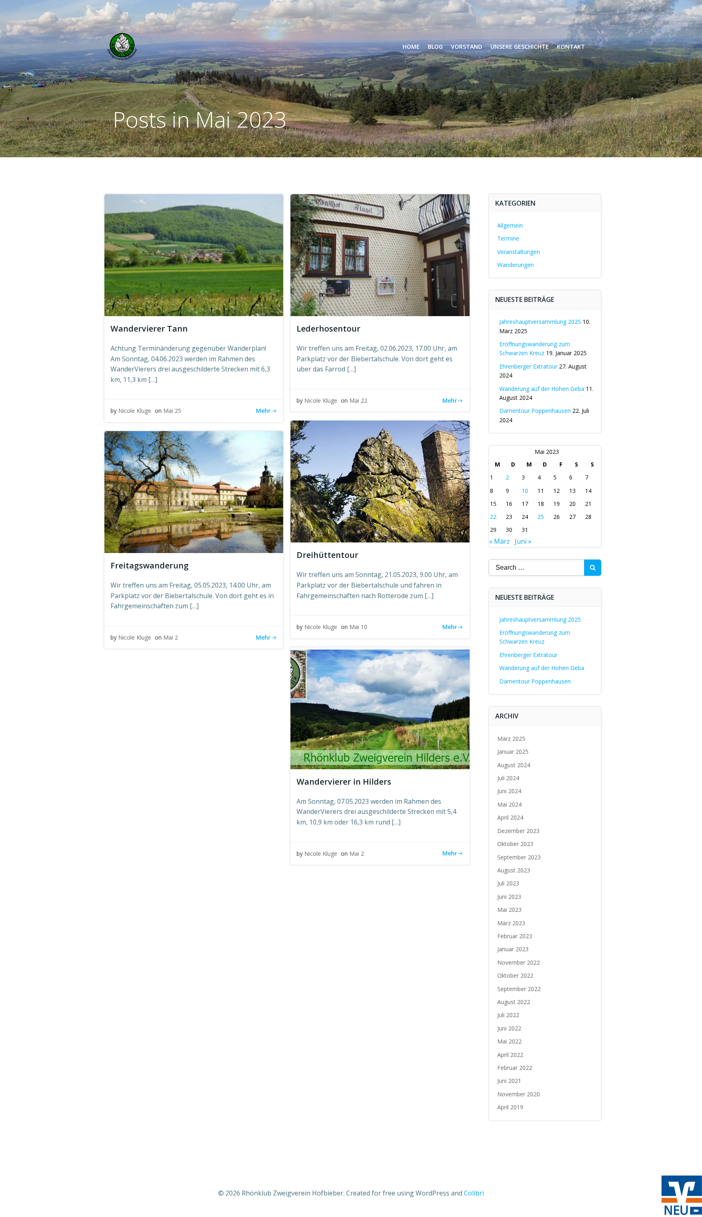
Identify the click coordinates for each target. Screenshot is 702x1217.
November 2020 (518, 1094)
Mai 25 (172, 410)
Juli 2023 (508, 883)
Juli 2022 (508, 1015)
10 (525, 491)
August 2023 (513, 870)
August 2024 (513, 765)
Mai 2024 (509, 804)
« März (499, 541)
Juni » (523, 541)
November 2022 (518, 962)
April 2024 (510, 817)
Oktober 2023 (515, 844)
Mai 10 (358, 627)
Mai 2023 (509, 909)
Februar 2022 (514, 1068)
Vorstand (466, 46)
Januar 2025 (513, 751)
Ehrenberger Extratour (528, 366)
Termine (508, 238)
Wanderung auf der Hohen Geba (541, 389)
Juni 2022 (509, 1028)
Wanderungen (515, 265)
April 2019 (510, 1107)
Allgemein (510, 225)
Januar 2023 (513, 949)
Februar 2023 (514, 936)
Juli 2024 (508, 778)
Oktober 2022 (515, 975)
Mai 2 (170, 637)
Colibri (474, 1193)
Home (411, 46)
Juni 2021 (509, 1081)
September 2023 (519, 857)
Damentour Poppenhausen (535, 410)
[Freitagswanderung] (193, 491)
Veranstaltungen (518, 252)
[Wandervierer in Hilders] (379, 707)
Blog (435, 46)
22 (493, 517)
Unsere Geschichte (519, 46)
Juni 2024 (509, 791)
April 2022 (510, 1055)
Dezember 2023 (518, 831)
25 (540, 517)
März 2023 (511, 923)
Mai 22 (358, 400)
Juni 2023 (509, 896)
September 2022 (519, 989)
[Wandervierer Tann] (193, 254)
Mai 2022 (509, 1041)
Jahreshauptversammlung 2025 (540, 321)
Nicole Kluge (134, 410)
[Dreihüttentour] (379, 481)
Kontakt (571, 46)
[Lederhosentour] (379, 254)
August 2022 (513, 1002)
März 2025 (511, 738)
